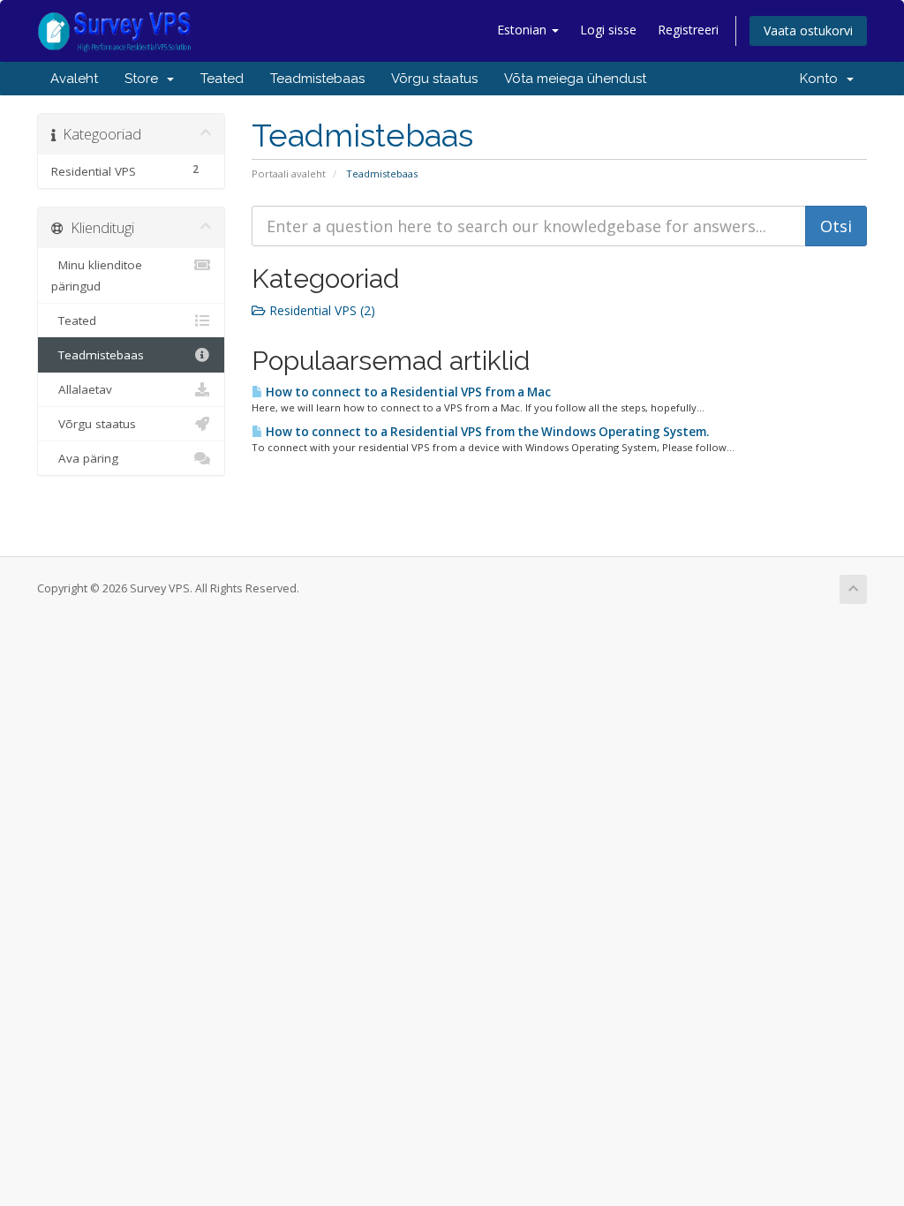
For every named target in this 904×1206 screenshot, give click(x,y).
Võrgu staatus (434, 79)
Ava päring (84, 458)
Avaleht (74, 79)
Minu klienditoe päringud (96, 275)
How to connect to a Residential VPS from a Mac (407, 392)
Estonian (523, 29)
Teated (222, 79)
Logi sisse (608, 29)
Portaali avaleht (289, 173)
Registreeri (688, 29)
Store (144, 79)
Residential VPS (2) (320, 310)
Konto (822, 79)
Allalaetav (81, 389)
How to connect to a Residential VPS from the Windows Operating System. (486, 432)
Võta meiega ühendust (575, 79)
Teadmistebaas (317, 79)
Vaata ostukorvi (808, 30)
